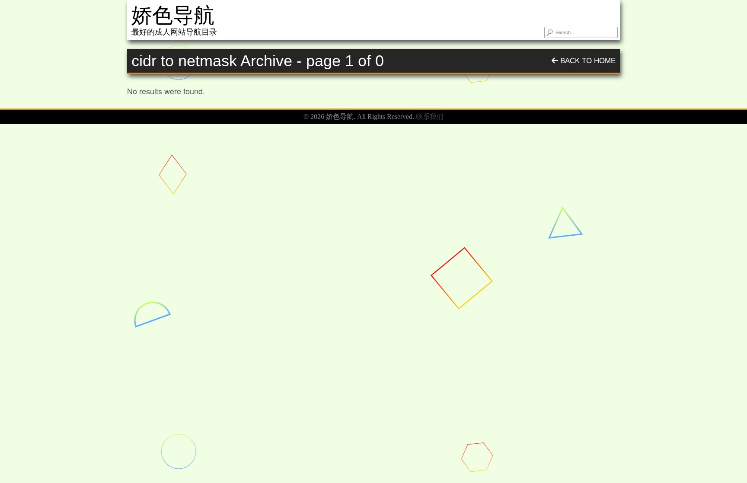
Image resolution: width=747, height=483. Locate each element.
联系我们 (430, 116)
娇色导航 (172, 15)
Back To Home (587, 61)
